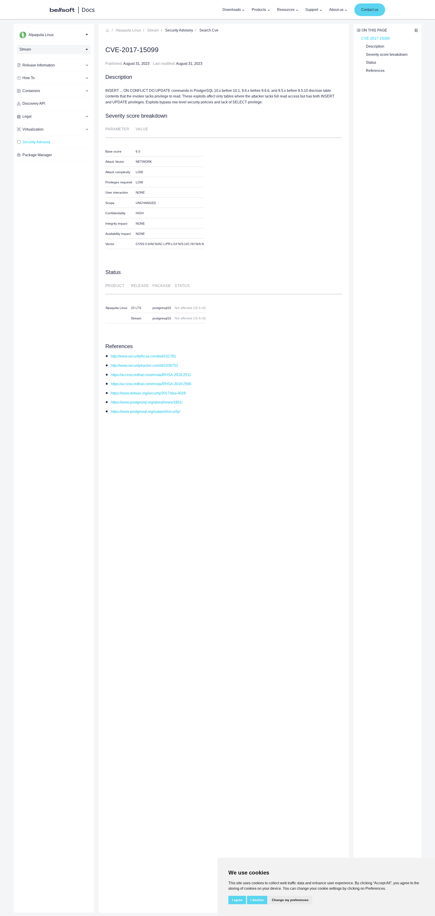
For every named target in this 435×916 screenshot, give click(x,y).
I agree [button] (237, 900)
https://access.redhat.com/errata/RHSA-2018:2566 (151, 384)
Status (371, 62)
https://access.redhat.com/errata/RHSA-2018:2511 (151, 375)
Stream (153, 30)
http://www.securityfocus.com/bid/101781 (143, 356)
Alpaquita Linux (128, 30)
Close (416, 30)
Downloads (231, 10)
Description (375, 46)
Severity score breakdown (387, 54)
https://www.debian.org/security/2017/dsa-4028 (148, 393)
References (375, 71)
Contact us (369, 10)
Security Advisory (36, 142)
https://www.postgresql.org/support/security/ (145, 411)
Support (311, 10)
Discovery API (33, 103)
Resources (286, 10)
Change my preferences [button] (290, 900)
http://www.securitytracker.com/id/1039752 (144, 365)
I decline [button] (257, 900)
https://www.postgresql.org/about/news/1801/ (146, 402)
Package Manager (37, 155)
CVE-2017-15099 (375, 38)
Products (259, 10)
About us (336, 10)
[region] (54, 468)
